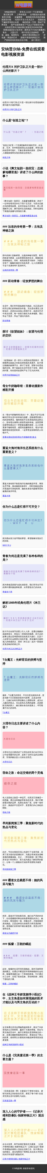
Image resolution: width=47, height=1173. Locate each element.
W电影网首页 (10, 12)
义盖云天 (14, 32)
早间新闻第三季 (9, 869)
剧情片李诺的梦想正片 (30, 38)
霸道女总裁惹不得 (10, 933)
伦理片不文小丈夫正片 (24, 20)
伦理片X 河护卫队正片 (12, 109)
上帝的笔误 (21, 15)
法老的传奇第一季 (10, 270)
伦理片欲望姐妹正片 (11, 375)
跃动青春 (6, 321)
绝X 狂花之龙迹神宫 (30, 32)
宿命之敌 (6, 812)
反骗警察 (18, 17)
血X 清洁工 (36, 40)
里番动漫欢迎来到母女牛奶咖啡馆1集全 (19, 437)
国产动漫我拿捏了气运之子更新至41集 (27, 25)
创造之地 (6, 157)
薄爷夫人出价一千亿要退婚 (31, 12)
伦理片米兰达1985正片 (12, 649)
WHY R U (7, 545)
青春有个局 (7, 592)
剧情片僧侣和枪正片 (31, 35)
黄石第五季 (8, 15)
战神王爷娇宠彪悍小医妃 (13, 1045)
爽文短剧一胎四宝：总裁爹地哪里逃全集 (20, 216)
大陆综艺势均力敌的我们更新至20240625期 (23, 27)
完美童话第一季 (9, 1101)
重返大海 (6, 496)
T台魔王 (6, 712)
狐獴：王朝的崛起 (10, 984)
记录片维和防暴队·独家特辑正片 (16, 1159)
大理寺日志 (7, 762)
